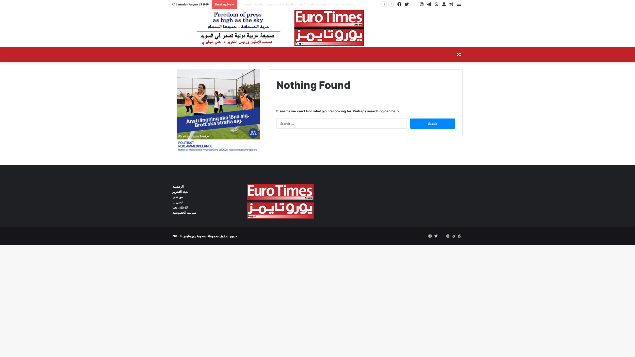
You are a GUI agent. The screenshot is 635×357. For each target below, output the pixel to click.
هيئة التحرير (180, 191)
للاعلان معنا (180, 207)
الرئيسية (178, 186)
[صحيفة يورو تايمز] (268, 28)
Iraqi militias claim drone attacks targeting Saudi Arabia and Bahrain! (288, 4)
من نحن (177, 197)
